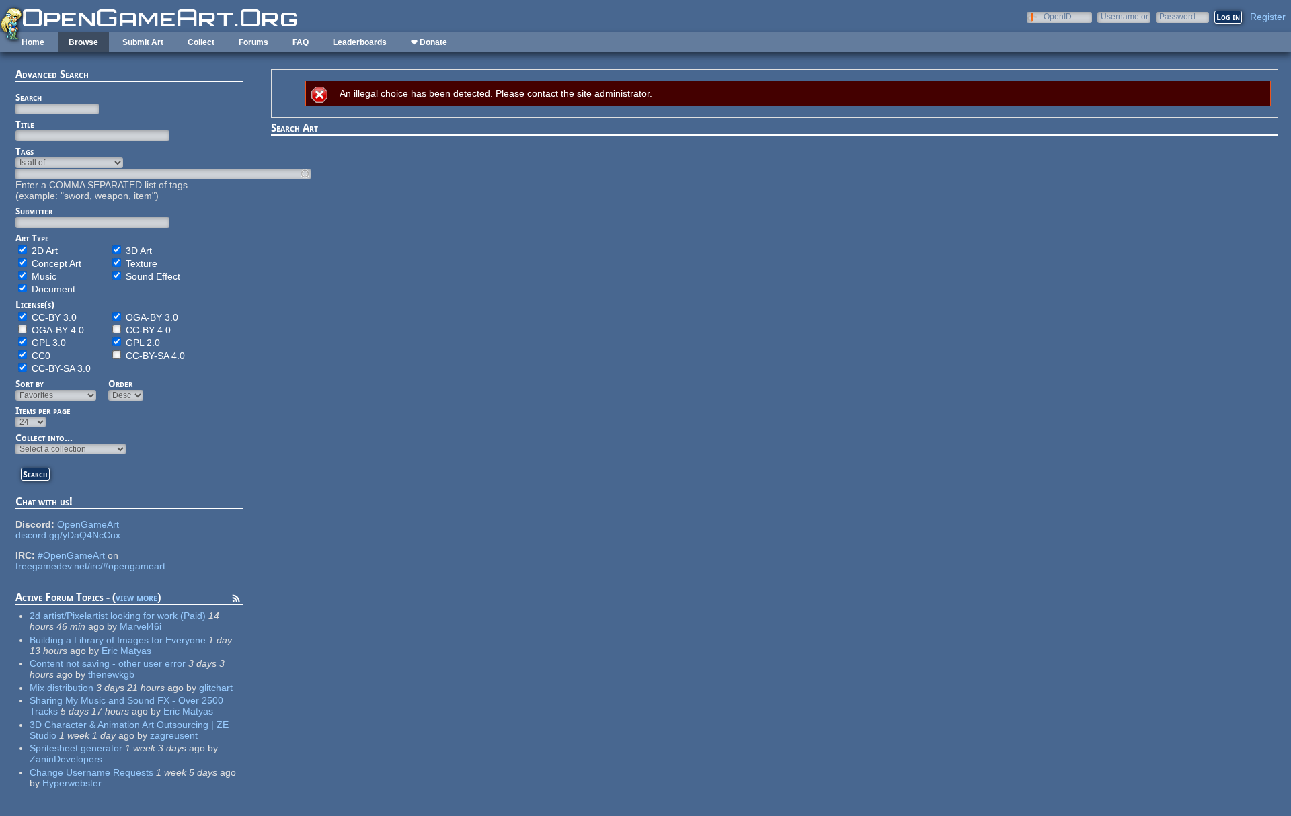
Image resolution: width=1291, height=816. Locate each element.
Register (1268, 16)
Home (33, 42)
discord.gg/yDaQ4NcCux (67, 535)
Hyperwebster (72, 783)
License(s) (34, 304)
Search (28, 97)
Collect (201, 42)
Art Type (32, 238)
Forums (253, 42)
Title (24, 124)
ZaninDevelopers (66, 758)
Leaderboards (360, 42)
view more (136, 597)
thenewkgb (111, 674)
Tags (24, 151)
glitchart (216, 687)
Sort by (29, 383)
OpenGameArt (88, 524)
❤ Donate (429, 42)
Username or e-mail (1124, 16)
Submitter (33, 211)
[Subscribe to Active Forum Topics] (236, 600)
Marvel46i (140, 626)
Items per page (43, 410)
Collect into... (44, 437)
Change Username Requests (91, 772)
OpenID (1058, 16)
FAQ (300, 42)
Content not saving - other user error (108, 663)
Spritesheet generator (76, 748)
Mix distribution (61, 687)
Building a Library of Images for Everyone (118, 640)
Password (1177, 16)
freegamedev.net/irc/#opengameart (90, 566)
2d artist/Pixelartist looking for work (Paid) (118, 615)
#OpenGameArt (71, 555)
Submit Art (142, 42)
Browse (83, 42)
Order (120, 383)
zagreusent (174, 735)
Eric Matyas (126, 650)
